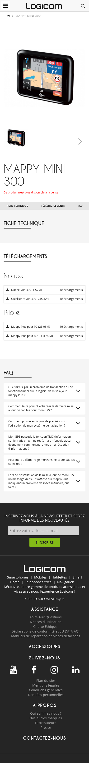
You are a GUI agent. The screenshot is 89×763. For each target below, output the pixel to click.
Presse (46, 727)
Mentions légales (45, 685)
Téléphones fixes (38, 582)
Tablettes (59, 577)
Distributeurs (45, 723)
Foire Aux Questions (46, 617)
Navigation (65, 582)
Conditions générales (46, 690)
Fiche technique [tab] (17, 205)
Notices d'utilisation (45, 622)
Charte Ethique (45, 626)
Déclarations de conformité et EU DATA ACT (45, 631)
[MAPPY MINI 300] (16, 138)
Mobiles (40, 577)
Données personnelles (46, 694)
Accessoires (44, 646)
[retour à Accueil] (8, 15)
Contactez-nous (44, 738)
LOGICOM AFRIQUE (49, 598)
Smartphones (17, 577)
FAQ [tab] (80, 205)
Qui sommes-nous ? (45, 713)
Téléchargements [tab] (53, 205)
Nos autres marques (45, 718)
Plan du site (45, 680)
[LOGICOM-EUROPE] (44, 6)
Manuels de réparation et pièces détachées (45, 636)
